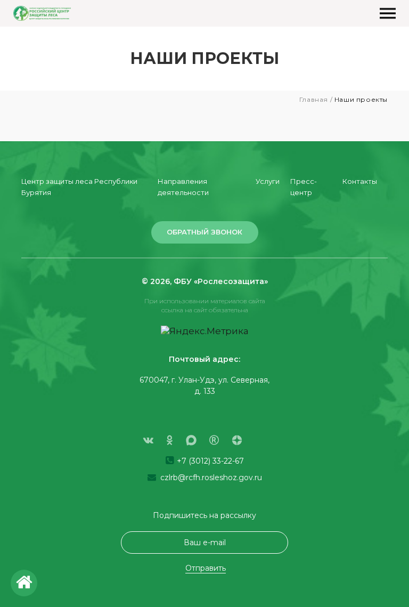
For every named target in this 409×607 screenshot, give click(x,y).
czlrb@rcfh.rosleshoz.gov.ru (210, 477)
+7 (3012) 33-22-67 (209, 461)
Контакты (359, 181)
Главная (313, 99)
